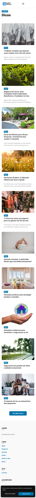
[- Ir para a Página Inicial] (7, 4)
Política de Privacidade (10, 493)
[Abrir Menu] (23, 4)
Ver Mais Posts (18, 413)
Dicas (3, 446)
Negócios (5, 449)
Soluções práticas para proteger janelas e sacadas (17, 296)
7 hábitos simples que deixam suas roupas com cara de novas (17, 52)
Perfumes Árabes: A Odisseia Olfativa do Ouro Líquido (16, 179)
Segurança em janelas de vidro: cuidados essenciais (17, 367)
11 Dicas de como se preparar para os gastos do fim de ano (16, 219)
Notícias (4, 452)
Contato (4, 473)
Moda (3, 461)
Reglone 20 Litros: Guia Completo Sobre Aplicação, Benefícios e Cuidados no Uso (16, 94)
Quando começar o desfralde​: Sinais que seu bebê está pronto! (18, 260)
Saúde (4, 455)
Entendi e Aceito (26, 493)
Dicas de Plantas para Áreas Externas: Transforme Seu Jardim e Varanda (16, 137)
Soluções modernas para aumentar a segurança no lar (16, 331)
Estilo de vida (6, 458)
